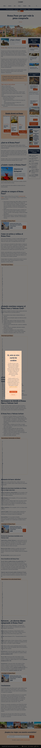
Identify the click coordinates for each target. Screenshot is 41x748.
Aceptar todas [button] (13, 391)
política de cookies (13, 386)
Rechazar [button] (13, 394)
